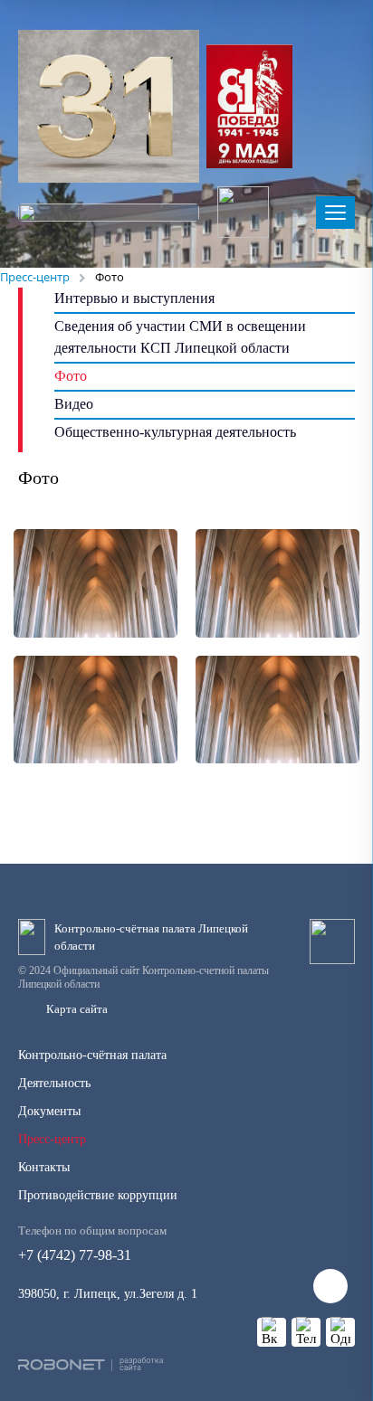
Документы (49, 1111)
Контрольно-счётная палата (92, 1055)
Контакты (44, 1167)
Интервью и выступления (134, 298)
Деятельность (54, 1083)
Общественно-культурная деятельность (175, 432)
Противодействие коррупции (97, 1195)
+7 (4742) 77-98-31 (92, 1243)
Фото (70, 375)
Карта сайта (77, 1009)
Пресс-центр (52, 1139)
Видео (73, 404)
